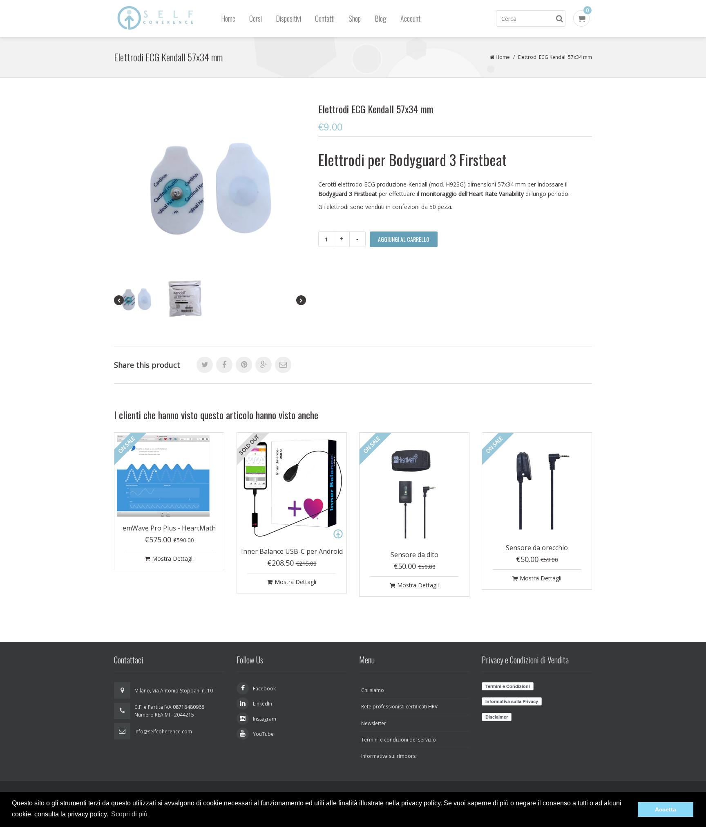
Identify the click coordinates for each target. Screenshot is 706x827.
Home (228, 18)
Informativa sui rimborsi (389, 756)
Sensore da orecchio (537, 547)
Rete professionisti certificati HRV (399, 706)
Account (410, 18)
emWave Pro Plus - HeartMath (169, 528)
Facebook (264, 688)
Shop (355, 18)
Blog (381, 18)
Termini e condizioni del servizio (398, 739)
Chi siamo (372, 690)
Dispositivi (288, 18)
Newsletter (373, 723)
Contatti (325, 18)
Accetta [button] (665, 809)
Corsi (255, 18)
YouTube (263, 733)
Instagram (264, 718)
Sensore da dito (414, 554)
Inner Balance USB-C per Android (292, 551)
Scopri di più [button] (129, 814)
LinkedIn (262, 703)
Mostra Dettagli (173, 558)
